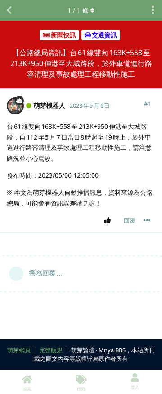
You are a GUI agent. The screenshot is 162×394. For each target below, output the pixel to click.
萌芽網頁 (19, 350)
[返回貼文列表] (9, 10)
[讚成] (109, 221)
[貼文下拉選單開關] (147, 220)
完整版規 (51, 350)
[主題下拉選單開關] (153, 10)
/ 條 (78, 10)
